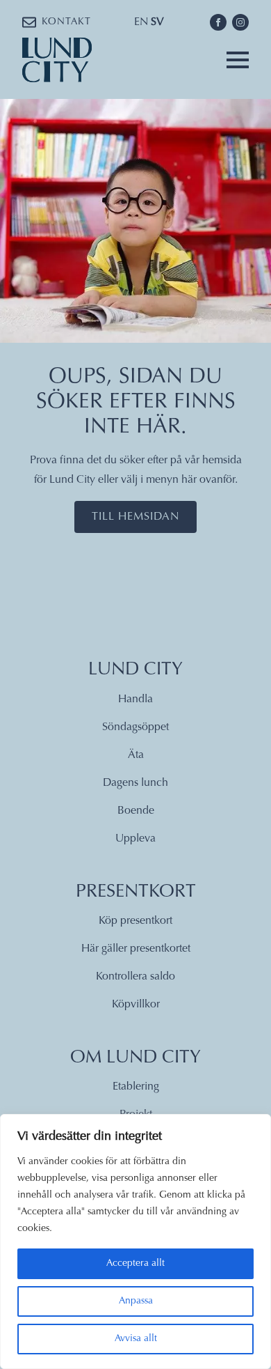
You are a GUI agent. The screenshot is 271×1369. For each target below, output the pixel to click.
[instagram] (240, 22)
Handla (135, 699)
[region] (135, 1241)
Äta (136, 755)
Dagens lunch (135, 783)
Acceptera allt (135, 1264)
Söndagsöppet (135, 727)
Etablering (136, 1086)
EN (141, 22)
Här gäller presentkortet (135, 948)
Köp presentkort (135, 921)
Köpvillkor (136, 1004)
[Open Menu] (238, 60)
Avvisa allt (136, 1339)
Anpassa (136, 1301)
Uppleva (135, 838)
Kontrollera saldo (135, 976)
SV (157, 22)
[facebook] (218, 22)
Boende (135, 811)
